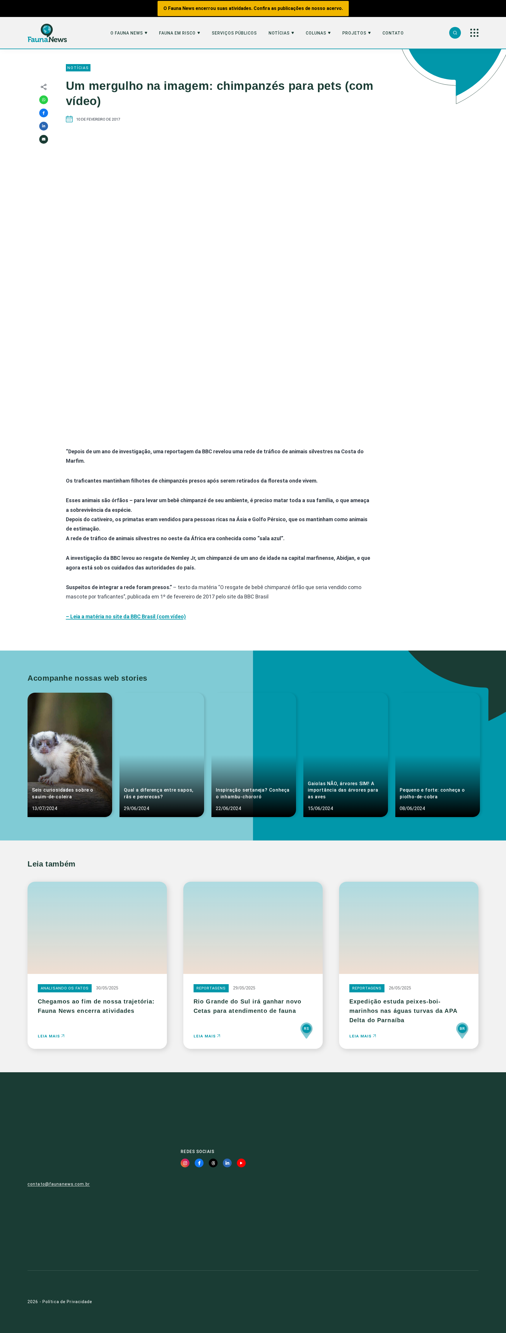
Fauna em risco (177, 33)
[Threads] (213, 1163)
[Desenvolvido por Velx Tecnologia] (444, 1301)
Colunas (316, 33)
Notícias (279, 33)
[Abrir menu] (474, 33)
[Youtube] (241, 1163)
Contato (393, 33)
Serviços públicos (234, 33)
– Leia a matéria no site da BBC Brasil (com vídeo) (126, 616)
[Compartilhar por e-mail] (43, 139)
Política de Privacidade (67, 1301)
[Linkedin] (43, 126)
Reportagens (211, 988)
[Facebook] (43, 113)
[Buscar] (455, 33)
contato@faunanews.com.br (59, 1184)
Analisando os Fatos (65, 988)
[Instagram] (185, 1163)
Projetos (354, 33)
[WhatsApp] (43, 99)
